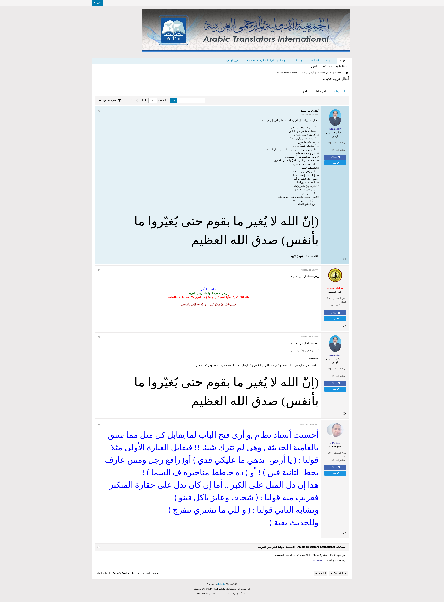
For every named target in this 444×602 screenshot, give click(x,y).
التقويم (314, 66)
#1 (99, 111)
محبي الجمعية (233, 60)
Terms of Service (121, 573)
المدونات (329, 60)
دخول (99, 3)
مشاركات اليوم (342, 66)
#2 (99, 270)
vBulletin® (221, 584)
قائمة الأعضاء (326, 66)
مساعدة (157, 573)
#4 (99, 425)
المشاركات (339, 91)
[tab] (339, 91)
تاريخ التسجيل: (339, 143)
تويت (334, 162)
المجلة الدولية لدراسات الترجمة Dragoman (267, 60)
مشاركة (334, 157)
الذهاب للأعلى (103, 573)
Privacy (135, 573)
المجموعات (299, 60)
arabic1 (322, 573)
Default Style (340, 573)
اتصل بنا (146, 573)
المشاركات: (340, 150)
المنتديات (344, 60)
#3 (99, 337)
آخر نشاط (321, 91)
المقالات (315, 60)
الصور (305, 91)
